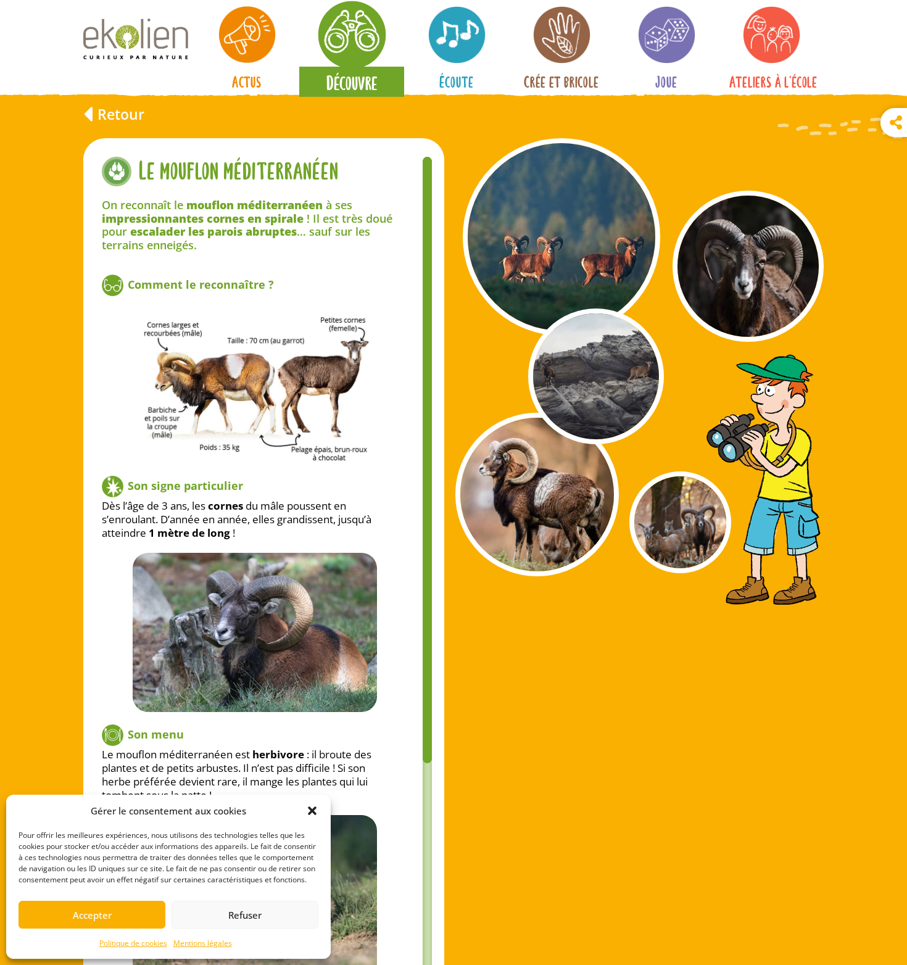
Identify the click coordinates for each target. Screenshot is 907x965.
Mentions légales (202, 943)
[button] (312, 811)
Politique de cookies (133, 943)
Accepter (92, 915)
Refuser (245, 915)
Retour (120, 114)
